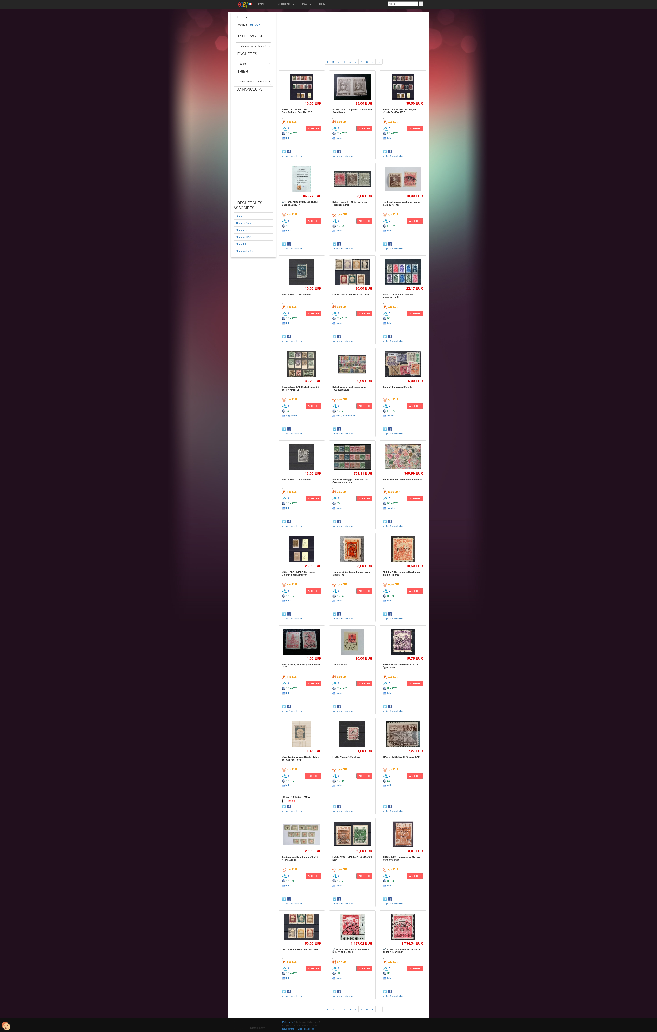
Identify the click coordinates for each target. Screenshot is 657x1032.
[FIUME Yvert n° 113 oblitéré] (302, 272)
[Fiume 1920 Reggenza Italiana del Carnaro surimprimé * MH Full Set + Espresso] (352, 457)
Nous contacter (289, 1028)
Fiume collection (244, 251)
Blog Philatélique (306, 1028)
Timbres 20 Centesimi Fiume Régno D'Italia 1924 (351, 573)
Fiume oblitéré (243, 237)
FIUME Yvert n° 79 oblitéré (346, 756)
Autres (390, 415)
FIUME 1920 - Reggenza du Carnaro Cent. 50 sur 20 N (402, 858)
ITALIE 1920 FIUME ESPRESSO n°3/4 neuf (352, 858)
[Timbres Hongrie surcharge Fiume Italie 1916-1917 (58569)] (403, 179)
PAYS (305, 4)
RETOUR (255, 24)
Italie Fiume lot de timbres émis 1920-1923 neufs (349, 388)
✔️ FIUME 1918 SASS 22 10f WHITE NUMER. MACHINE (402, 951)
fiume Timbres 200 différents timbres (402, 479)
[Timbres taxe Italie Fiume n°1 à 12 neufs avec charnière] (301, 834)
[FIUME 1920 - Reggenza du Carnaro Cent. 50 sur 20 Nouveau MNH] (403, 834)
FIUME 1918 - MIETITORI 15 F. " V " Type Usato (401, 666)
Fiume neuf (242, 230)
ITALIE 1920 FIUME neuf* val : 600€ (300, 949)
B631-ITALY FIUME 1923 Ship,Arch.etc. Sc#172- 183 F (297, 111)
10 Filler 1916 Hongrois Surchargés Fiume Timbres (401, 573)
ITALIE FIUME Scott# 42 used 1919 (401, 756)
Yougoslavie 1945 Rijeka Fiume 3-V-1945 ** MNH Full (301, 388)
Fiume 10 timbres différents (397, 386)
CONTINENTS (283, 4)
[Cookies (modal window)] (6, 1026)
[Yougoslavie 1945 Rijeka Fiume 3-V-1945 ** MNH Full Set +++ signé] (302, 364)
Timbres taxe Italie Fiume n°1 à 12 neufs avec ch (300, 858)
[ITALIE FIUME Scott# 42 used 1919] (403, 734)
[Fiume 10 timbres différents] (403, 364)
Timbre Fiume (339, 664)
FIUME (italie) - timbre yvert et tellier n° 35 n (301, 666)
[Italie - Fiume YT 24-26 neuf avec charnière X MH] (352, 179)
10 (379, 61)
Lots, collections (346, 415)
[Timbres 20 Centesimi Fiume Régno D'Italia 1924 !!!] (352, 549)
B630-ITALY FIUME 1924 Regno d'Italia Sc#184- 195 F (399, 111)
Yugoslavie (291, 415)
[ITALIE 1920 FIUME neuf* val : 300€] (352, 272)
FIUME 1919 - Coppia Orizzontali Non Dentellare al (352, 111)
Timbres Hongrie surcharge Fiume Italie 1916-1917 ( (401, 203)
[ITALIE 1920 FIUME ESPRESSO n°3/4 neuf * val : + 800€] (352, 834)
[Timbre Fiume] (352, 642)
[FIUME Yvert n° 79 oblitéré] (352, 734)
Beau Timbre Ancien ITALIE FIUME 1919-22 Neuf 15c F (300, 758)
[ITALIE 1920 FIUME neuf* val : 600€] (301, 927)
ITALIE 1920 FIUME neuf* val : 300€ (350, 294)
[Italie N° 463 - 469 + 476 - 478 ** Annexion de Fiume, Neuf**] (403, 272)
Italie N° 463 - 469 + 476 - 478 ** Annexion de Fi (399, 296)
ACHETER (313, 128)
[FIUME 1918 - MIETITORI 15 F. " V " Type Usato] (403, 642)
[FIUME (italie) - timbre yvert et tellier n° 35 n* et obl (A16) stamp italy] (301, 642)
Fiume (239, 216)
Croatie (391, 508)
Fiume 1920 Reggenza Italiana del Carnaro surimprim (350, 481)
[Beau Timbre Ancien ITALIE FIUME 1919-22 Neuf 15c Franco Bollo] (302, 734)
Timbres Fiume (244, 223)
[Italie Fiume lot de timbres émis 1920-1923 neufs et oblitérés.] (352, 364)
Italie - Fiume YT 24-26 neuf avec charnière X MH (349, 203)
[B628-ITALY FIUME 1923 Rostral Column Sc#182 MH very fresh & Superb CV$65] (302, 549)
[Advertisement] (253, 147)
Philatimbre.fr (288, 1021)
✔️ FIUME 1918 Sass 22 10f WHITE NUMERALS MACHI (350, 951)
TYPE (261, 4)
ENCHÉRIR (313, 776)
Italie (288, 138)
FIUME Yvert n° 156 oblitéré (296, 479)
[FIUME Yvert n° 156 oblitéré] (302, 457)
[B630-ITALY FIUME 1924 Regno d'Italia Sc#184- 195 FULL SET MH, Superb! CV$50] (403, 87)
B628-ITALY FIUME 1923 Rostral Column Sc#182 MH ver (298, 573)
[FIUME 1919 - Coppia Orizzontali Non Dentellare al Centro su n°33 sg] (352, 87)
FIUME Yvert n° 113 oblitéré (296, 294)
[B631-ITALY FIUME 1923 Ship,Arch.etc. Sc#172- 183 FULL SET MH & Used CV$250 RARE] (302, 87)
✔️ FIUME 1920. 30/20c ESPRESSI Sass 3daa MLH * (300, 203)
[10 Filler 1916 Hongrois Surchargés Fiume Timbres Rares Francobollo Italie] (403, 549)
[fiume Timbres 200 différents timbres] (403, 456)
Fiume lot (241, 244)
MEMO (322, 4)
